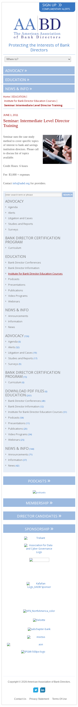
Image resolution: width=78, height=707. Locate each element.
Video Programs (18, 296)
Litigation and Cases (20, 218)
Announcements (18, 316)
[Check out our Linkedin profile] (42, 689)
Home (6, 97)
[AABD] (39, 40)
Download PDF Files (24, 390)
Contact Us (20, 699)
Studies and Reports (20, 224)
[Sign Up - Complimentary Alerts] (57, 7)
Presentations (16, 284)
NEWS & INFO (18, 88)
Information (15, 321)
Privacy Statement (39, 699)
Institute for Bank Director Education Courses (30, 101)
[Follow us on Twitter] (35, 689)
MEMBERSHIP (39, 502)
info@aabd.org (21, 183)
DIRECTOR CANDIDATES (39, 515)
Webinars (14, 301)
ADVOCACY (16, 70)
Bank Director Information (23, 268)
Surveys (13, 229)
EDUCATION (17, 79)
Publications (15, 290)
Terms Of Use (59, 699)
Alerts (11, 212)
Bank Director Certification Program (32, 239)
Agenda (13, 207)
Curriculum (14, 248)
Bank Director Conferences (24, 262)
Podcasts (13, 279)
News (11, 327)
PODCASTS (39, 480)
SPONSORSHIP (39, 528)
